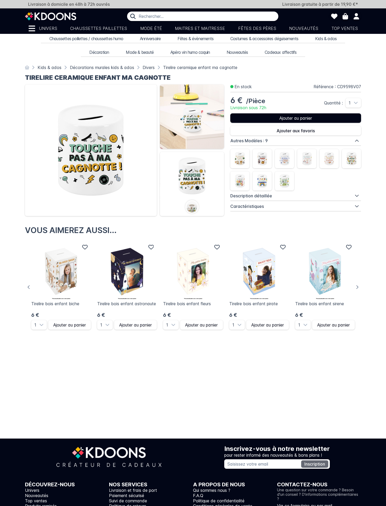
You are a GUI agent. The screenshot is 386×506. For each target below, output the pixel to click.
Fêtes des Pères (257, 28)
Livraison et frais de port (133, 490)
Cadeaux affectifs (280, 52)
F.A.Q (198, 495)
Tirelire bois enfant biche (55, 303)
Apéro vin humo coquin (190, 52)
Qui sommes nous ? (211, 490)
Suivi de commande (128, 500)
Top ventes (344, 28)
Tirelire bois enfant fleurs (187, 303)
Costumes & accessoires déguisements (264, 38)
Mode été (151, 28)
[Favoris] (334, 16)
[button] (357, 103)
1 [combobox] (350, 103)
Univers (48, 28)
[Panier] (345, 16)
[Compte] (356, 16)
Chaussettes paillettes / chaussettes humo (86, 38)
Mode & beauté (140, 52)
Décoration (99, 52)
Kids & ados (326, 38)
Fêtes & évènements (195, 38)
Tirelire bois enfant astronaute (126, 303)
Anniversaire (150, 38)
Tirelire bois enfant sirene (319, 303)
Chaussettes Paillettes (98, 28)
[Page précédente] (28, 287)
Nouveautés (303, 28)
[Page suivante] (357, 287)
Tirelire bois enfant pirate (253, 303)
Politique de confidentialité (218, 500)
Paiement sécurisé (126, 495)
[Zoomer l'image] (91, 150)
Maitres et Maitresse (200, 28)
